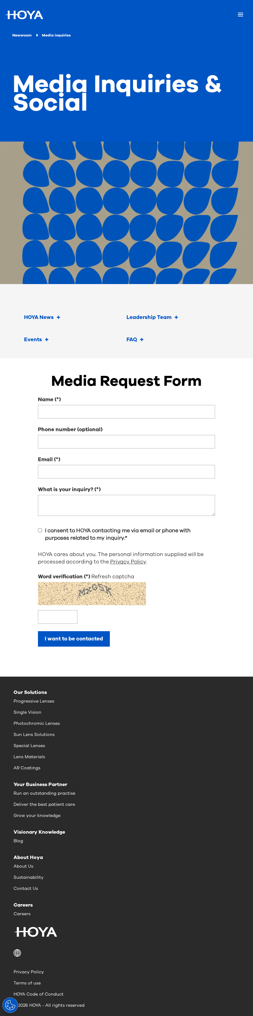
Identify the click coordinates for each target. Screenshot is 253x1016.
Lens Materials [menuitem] (29, 757)
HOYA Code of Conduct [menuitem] (39, 994)
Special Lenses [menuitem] (29, 746)
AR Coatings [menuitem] (27, 768)
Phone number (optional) (70, 429)
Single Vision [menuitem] (27, 712)
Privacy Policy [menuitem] (29, 972)
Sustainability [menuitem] (29, 877)
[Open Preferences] (10, 1005)
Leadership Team (149, 317)
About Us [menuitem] (23, 866)
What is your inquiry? (65, 489)
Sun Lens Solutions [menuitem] (34, 735)
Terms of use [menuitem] (27, 983)
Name (45, 399)
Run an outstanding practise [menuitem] (44, 793)
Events (33, 339)
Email (45, 459)
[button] (126, 953)
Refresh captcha (112, 576)
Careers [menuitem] (22, 914)
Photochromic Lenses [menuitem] (37, 723)
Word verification (61, 576)
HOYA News (39, 317)
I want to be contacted (74, 638)
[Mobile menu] (240, 15)
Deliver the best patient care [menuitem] (44, 804)
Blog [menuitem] (18, 841)
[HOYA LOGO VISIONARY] (24, 15)
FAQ (131, 339)
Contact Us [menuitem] (26, 888)
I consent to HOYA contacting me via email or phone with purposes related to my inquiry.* (118, 534)
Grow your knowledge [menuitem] (37, 815)
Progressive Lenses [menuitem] (34, 701)
